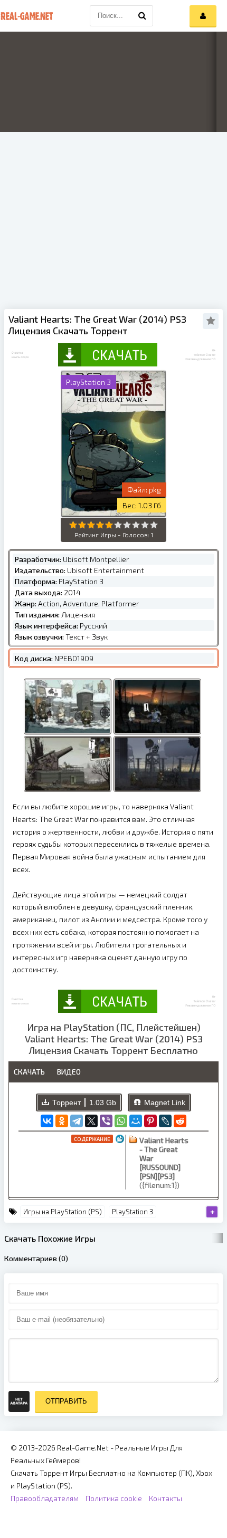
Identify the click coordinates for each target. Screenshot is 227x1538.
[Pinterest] (150, 1121)
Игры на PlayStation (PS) (62, 1211)
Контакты (165, 1498)
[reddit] (180, 1121)
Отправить (66, 1401)
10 (153, 524)
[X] (91, 1121)
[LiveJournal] (165, 1121)
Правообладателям (45, 1498)
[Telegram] (76, 1121)
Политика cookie (114, 1498)
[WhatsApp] (121, 1121)
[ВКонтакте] (47, 1121)
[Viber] (106, 1121)
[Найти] (142, 15)
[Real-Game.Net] (26, 16)
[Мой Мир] (135, 1121)
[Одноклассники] (61, 1121)
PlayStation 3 (132, 1211)
